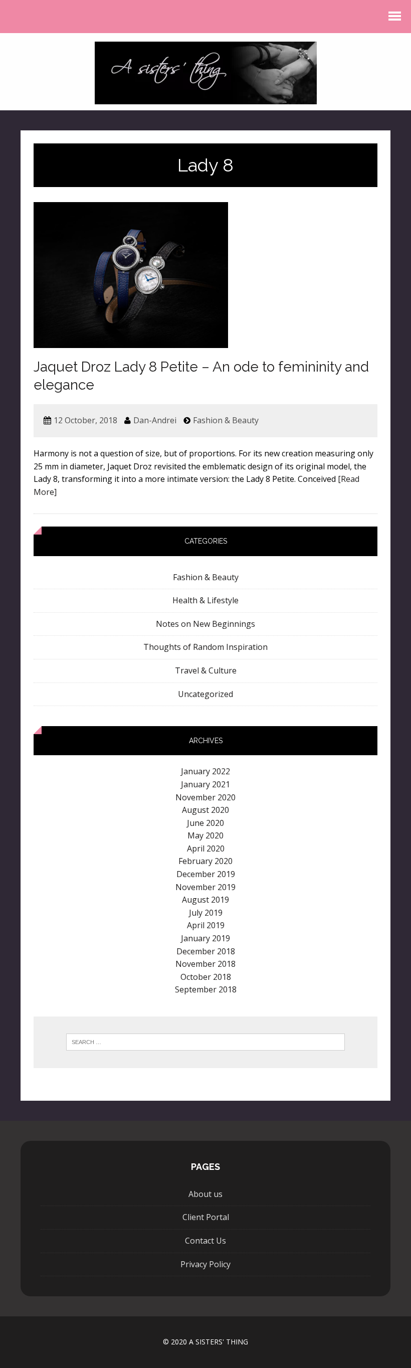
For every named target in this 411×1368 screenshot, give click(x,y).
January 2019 (205, 938)
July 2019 (206, 912)
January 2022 (205, 771)
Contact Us (205, 1240)
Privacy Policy (205, 1264)
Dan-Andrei (154, 420)
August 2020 (205, 809)
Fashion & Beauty (226, 420)
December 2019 (205, 874)
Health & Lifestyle (205, 600)
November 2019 (205, 887)
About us (205, 1194)
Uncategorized (205, 694)
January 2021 (205, 784)
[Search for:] (205, 1042)
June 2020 (205, 822)
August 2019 (205, 899)
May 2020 (205, 835)
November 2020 (205, 797)
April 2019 (206, 925)
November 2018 (205, 963)
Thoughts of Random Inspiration (205, 646)
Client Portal (205, 1217)
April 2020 (206, 848)
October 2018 (205, 976)
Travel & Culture (206, 670)
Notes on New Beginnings (205, 623)
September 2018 (206, 989)
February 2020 (205, 861)
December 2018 (205, 951)
